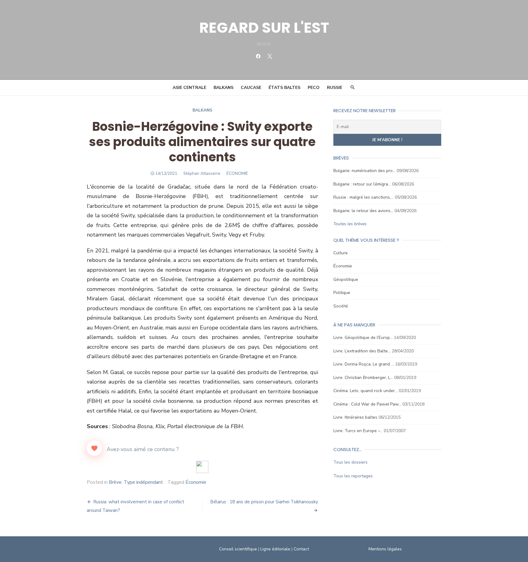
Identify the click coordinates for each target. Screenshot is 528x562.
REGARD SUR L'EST (264, 27)
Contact (301, 549)
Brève (115, 482)
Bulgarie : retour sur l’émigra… (362, 184)
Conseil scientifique (238, 549)
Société (340, 306)
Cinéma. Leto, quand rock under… (365, 391)
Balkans (223, 87)
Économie (195, 482)
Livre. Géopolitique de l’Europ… (363, 337)
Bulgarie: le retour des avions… (363, 211)
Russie (334, 87)
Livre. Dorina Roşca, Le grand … (363, 364)
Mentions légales (385, 549)
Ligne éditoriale (275, 549)
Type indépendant (143, 482)
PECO (314, 87)
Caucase (251, 87)
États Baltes (284, 87)
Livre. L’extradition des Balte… (362, 351)
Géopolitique (345, 279)
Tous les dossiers (350, 462)
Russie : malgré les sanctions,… (363, 197)
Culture (340, 253)
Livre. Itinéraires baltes (355, 417)
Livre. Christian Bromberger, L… (363, 377)
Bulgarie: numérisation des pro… (364, 171)
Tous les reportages (353, 476)
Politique (341, 293)
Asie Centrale (189, 87)
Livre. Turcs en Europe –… (358, 431)
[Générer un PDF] (202, 467)
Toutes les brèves (350, 224)
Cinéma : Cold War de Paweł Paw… (367, 404)
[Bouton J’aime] (94, 448)
